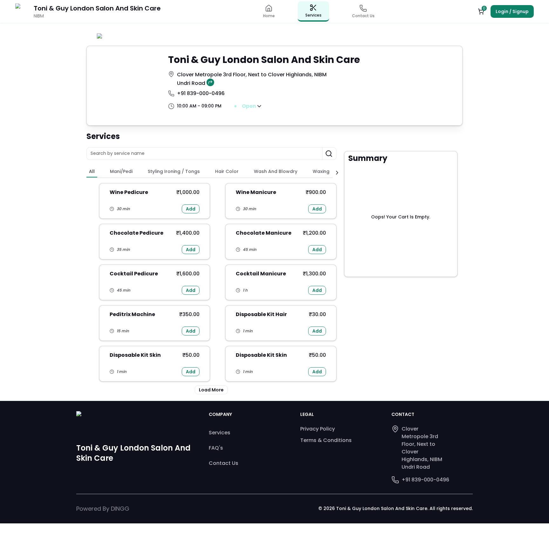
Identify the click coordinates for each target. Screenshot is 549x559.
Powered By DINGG (102, 509)
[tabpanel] (211, 288)
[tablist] (209, 172)
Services (219, 432)
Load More (211, 390)
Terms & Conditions (326, 440)
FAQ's (216, 448)
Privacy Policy (317, 428)
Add (190, 209)
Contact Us (223, 463)
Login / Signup (512, 11)
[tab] (91, 172)
